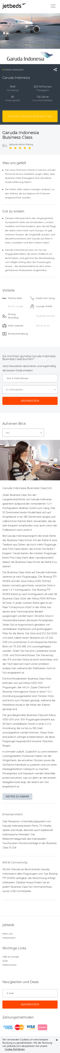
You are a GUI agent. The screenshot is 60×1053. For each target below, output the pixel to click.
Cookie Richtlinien (15, 1049)
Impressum (9, 937)
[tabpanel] (30, 460)
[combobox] (30, 389)
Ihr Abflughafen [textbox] (14, 389)
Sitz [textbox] (8, 432)
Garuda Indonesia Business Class (30, 116)
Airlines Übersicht (14, 69)
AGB (5, 960)
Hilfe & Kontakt (10, 956)
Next (56, 460)
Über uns (7, 933)
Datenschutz (9, 964)
